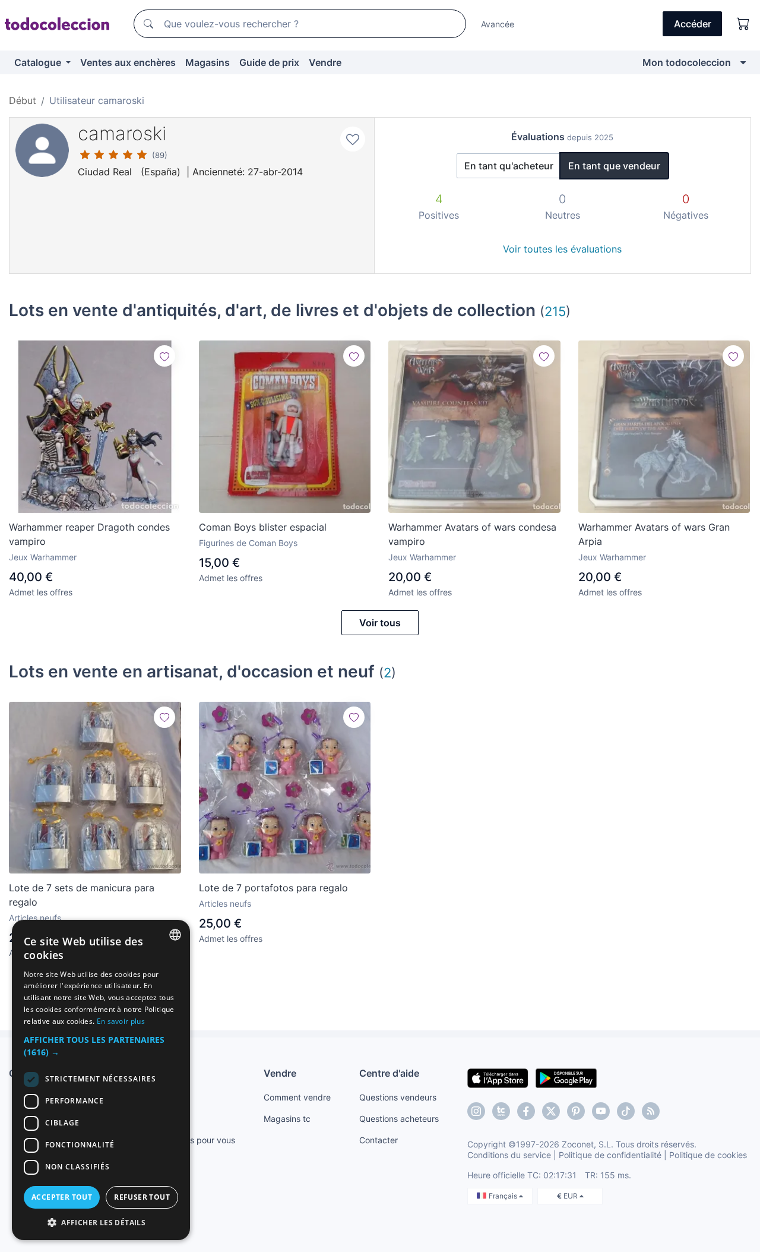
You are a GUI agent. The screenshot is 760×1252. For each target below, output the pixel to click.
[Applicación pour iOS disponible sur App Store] (497, 1077)
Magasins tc (287, 1119)
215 (555, 311)
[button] (101, 1045)
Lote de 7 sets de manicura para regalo (81, 895)
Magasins (207, 62)
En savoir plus (121, 1021)
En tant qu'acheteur (508, 166)
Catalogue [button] (39, 62)
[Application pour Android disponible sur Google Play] (566, 1077)
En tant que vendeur (614, 166)
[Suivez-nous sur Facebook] (526, 1111)
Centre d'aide (389, 1073)
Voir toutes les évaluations (562, 249)
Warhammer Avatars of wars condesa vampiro (472, 534)
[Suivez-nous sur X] (551, 1111)
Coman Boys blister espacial (263, 527)
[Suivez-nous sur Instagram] (476, 1111)
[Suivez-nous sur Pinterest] (576, 1111)
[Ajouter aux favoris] (352, 139)
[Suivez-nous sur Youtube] (601, 1111)
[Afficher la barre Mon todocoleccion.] (743, 62)
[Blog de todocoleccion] (651, 1111)
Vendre (325, 62)
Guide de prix (269, 62)
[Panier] (743, 23)
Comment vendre (297, 1097)
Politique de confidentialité (610, 1155)
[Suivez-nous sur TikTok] (626, 1111)
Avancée (497, 24)
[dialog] (101, 1080)
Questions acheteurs (399, 1119)
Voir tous (380, 623)
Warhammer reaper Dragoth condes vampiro (89, 534)
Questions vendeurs (397, 1097)
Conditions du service (509, 1155)
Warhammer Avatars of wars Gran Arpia (654, 534)
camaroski (122, 133)
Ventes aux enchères (128, 62)
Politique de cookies (708, 1155)
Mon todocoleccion (686, 62)
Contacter (378, 1140)
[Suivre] (164, 356)
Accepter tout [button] (61, 1197)
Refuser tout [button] (142, 1197)
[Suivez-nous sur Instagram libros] (501, 1111)
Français (504, 1195)
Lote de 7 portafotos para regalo (273, 888)
